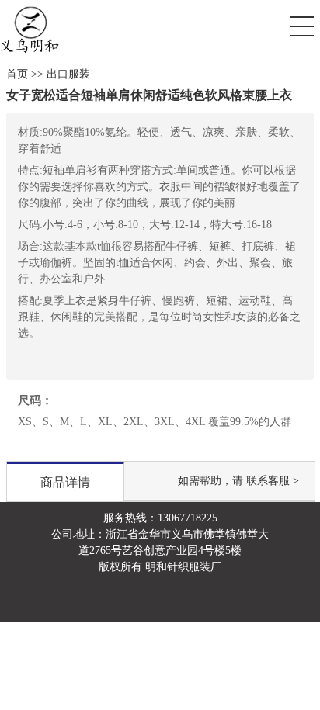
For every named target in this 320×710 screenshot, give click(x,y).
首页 (17, 74)
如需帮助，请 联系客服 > (238, 481)
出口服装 (68, 74)
